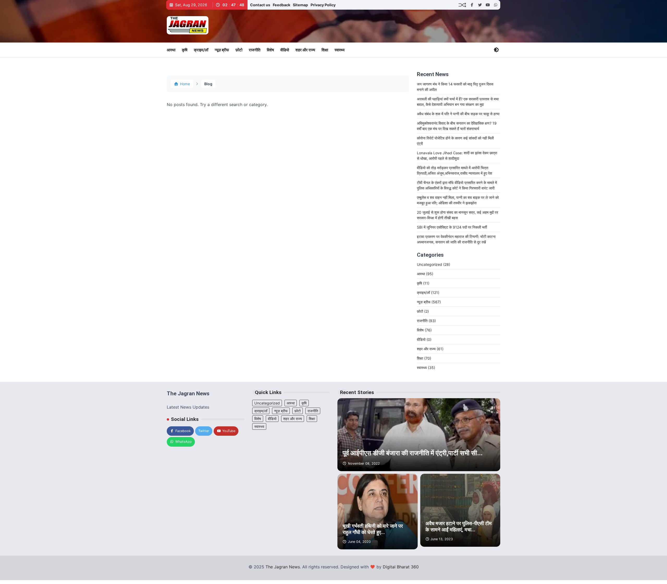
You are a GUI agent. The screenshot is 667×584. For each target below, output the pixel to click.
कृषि (184, 49)
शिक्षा (325, 49)
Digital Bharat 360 (401, 566)
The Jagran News (282, 566)
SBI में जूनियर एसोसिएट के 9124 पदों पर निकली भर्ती (452, 227)
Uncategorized (433, 264)
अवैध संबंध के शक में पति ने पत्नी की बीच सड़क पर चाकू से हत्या (458, 114)
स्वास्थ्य (339, 49)
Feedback (281, 5)
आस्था (171, 49)
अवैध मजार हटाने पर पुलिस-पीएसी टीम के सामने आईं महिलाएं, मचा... (458, 526)
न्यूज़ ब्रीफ (222, 49)
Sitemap (300, 5)
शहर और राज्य (305, 49)
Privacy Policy (323, 5)
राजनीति (254, 49)
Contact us (260, 5)
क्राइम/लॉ (201, 49)
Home (185, 84)
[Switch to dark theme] (496, 50)
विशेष (270, 49)
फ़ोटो (239, 49)
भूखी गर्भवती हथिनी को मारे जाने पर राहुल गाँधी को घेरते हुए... (373, 529)
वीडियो (284, 49)
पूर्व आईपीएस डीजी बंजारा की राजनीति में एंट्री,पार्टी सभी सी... (413, 453)
